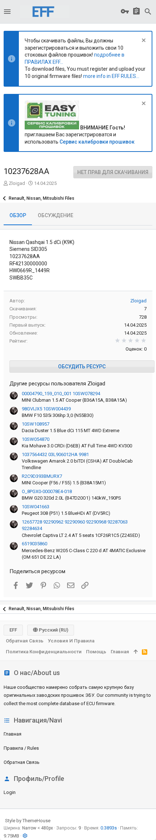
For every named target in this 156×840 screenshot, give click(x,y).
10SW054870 (35, 439)
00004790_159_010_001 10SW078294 (61, 393)
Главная (12, 734)
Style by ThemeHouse (27, 820)
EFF (13, 630)
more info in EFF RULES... (111, 76)
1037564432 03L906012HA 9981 (55, 454)
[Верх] (135, 651)
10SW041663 (35, 506)
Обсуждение (55, 215)
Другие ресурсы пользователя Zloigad (57, 383)
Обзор (17, 215)
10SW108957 (35, 424)
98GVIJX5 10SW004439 (46, 408)
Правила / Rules (21, 748)
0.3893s (108, 828)
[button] (7, 11)
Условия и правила (71, 641)
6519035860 (34, 543)
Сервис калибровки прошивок (97, 142)
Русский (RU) (53, 630)
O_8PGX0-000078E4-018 (47, 491)
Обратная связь (22, 762)
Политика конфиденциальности (44, 651)
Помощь (96, 651)
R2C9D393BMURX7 (42, 476)
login (10, 792)
